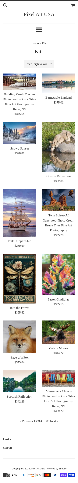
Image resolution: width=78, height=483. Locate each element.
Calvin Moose (58, 348)
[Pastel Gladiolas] (58, 274)
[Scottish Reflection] (19, 381)
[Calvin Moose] (58, 332)
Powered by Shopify (56, 468)
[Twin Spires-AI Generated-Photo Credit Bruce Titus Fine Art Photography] (58, 200)
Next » (54, 421)
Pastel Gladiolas (58, 299)
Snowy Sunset (19, 148)
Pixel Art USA (39, 14)
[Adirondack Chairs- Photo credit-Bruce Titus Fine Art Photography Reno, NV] (58, 378)
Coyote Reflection (58, 176)
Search (7, 447)
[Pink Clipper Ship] (19, 213)
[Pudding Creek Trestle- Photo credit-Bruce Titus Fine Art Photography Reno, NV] (19, 82)
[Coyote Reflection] (58, 147)
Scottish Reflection (19, 396)
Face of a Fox (20, 357)
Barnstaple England (58, 97)
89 (47, 421)
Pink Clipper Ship (19, 241)
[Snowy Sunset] (19, 133)
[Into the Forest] (19, 279)
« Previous (26, 421)
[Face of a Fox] (19, 336)
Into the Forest (19, 308)
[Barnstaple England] (58, 83)
